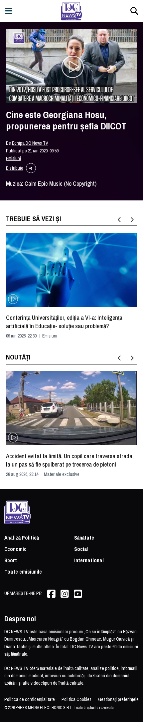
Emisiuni (13, 158)
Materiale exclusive (61, 474)
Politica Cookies (76, 699)
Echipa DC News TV (30, 143)
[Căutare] (134, 11)
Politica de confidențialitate (29, 699)
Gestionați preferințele (118, 699)
